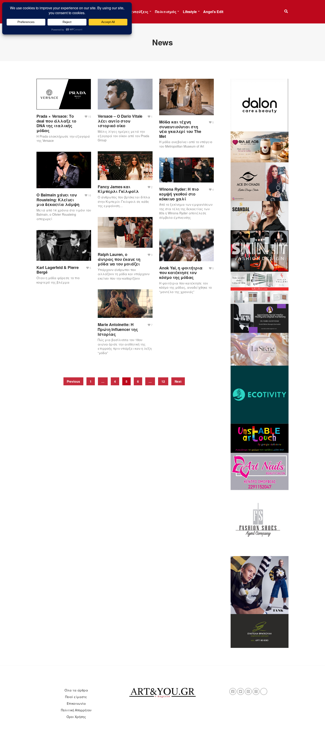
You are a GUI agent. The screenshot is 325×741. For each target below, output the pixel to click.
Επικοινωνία (76, 703)
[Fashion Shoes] (260, 522)
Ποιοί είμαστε (76, 697)
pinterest (248, 691)
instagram (256, 691)
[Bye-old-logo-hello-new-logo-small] (260, 394)
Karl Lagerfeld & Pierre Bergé (57, 270)
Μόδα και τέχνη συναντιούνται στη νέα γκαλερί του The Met (180, 129)
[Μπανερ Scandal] (260, 215)
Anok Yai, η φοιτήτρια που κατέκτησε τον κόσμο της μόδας (181, 272)
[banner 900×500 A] (260, 287)
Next (178, 381)
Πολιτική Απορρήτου (76, 710)
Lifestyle (190, 11)
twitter (240, 691)
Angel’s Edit (213, 11)
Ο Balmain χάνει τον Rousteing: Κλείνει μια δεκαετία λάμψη (57, 199)
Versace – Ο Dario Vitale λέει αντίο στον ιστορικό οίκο (120, 121)
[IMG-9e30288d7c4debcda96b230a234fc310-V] (260, 438)
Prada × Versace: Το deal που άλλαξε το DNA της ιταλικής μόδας (56, 123)
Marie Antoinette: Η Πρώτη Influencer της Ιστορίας (118, 329)
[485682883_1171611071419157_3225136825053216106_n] (260, 584)
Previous (73, 381)
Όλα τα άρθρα (76, 690)
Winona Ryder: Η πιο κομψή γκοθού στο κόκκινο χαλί (179, 194)
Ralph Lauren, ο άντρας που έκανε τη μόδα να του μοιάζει (119, 259)
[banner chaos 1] (260, 181)
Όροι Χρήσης (76, 716)
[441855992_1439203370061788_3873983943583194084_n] (260, 250)
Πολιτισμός (165, 11)
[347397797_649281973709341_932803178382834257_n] (260, 630)
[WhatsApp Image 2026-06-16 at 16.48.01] (260, 146)
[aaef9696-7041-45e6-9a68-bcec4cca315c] (260, 349)
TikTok (263, 691)
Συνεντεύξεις (136, 11)
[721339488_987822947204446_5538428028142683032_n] (260, 318)
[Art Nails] (260, 471)
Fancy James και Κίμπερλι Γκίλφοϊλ (118, 189)
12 (163, 381)
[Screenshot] (260, 104)
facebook (232, 691)
